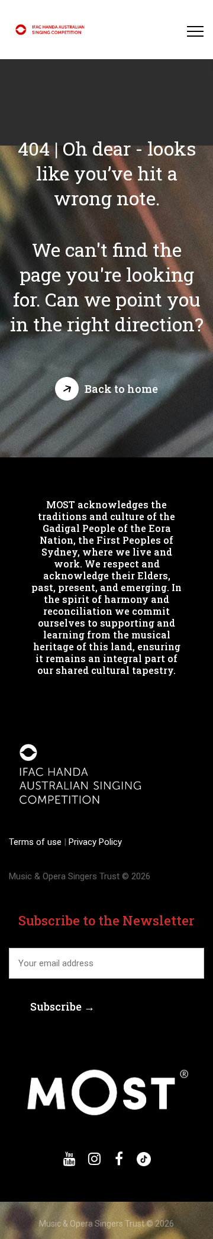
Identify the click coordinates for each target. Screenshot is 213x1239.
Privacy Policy (94, 842)
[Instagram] (94, 1159)
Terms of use (36, 842)
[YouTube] (69, 1159)
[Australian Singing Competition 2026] (51, 29)
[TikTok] (144, 1159)
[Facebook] (119, 1159)
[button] (106, 388)
